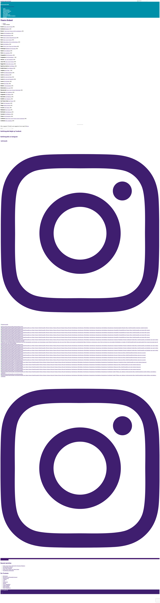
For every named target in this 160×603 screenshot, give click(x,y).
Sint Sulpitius (6, 44)
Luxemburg (5, 582)
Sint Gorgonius (9, 55)
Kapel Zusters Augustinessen (9, 37)
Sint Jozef (8, 88)
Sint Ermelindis (7, 85)
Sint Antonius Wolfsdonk (8, 570)
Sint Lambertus (9, 92)
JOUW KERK (5, 13)
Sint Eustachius (7, 116)
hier (28, 126)
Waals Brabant (6, 586)
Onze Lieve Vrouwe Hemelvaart (13, 90)
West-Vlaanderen (7, 588)
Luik (4, 580)
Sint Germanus (7, 103)
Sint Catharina (7, 50)
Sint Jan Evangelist (9, 59)
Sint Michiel (6, 74)
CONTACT (5, 17)
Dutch (140, 0)
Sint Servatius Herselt (8, 567)
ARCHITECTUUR (6, 12)
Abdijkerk (7, 29)
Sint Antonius (9, 112)
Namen (4, 583)
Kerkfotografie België (4, 4)
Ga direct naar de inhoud (5, 1)
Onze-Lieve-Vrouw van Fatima (10, 46)
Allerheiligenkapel (7, 35)
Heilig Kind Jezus (10, 64)
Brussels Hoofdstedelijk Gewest (10, 577)
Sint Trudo (8, 109)
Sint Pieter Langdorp (7, 568)
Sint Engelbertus (7, 33)
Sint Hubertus (8, 98)
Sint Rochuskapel (10, 57)
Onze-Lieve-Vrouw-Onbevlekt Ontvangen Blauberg (14, 565)
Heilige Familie (7, 105)
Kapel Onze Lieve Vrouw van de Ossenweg (14, 118)
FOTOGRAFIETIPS (6, 14)
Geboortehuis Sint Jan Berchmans (10, 42)
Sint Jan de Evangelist (9, 79)
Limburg (5, 579)
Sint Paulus (6, 107)
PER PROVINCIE (6, 10)
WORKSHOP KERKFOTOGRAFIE (9, 16)
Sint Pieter (7, 70)
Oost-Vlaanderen (6, 584)
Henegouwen (6, 578)
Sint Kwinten (6, 81)
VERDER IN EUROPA (7, 11)
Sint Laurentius (6, 53)
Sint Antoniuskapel (8, 72)
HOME (4, 8)
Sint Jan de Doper (8, 77)
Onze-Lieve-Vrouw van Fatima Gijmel (11, 569)
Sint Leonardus (8, 120)
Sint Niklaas (11, 66)
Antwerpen (5, 576)
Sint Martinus (8, 96)
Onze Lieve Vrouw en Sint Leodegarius (12, 31)
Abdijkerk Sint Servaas (11, 48)
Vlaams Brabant (6, 585)
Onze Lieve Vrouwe (8, 26)
